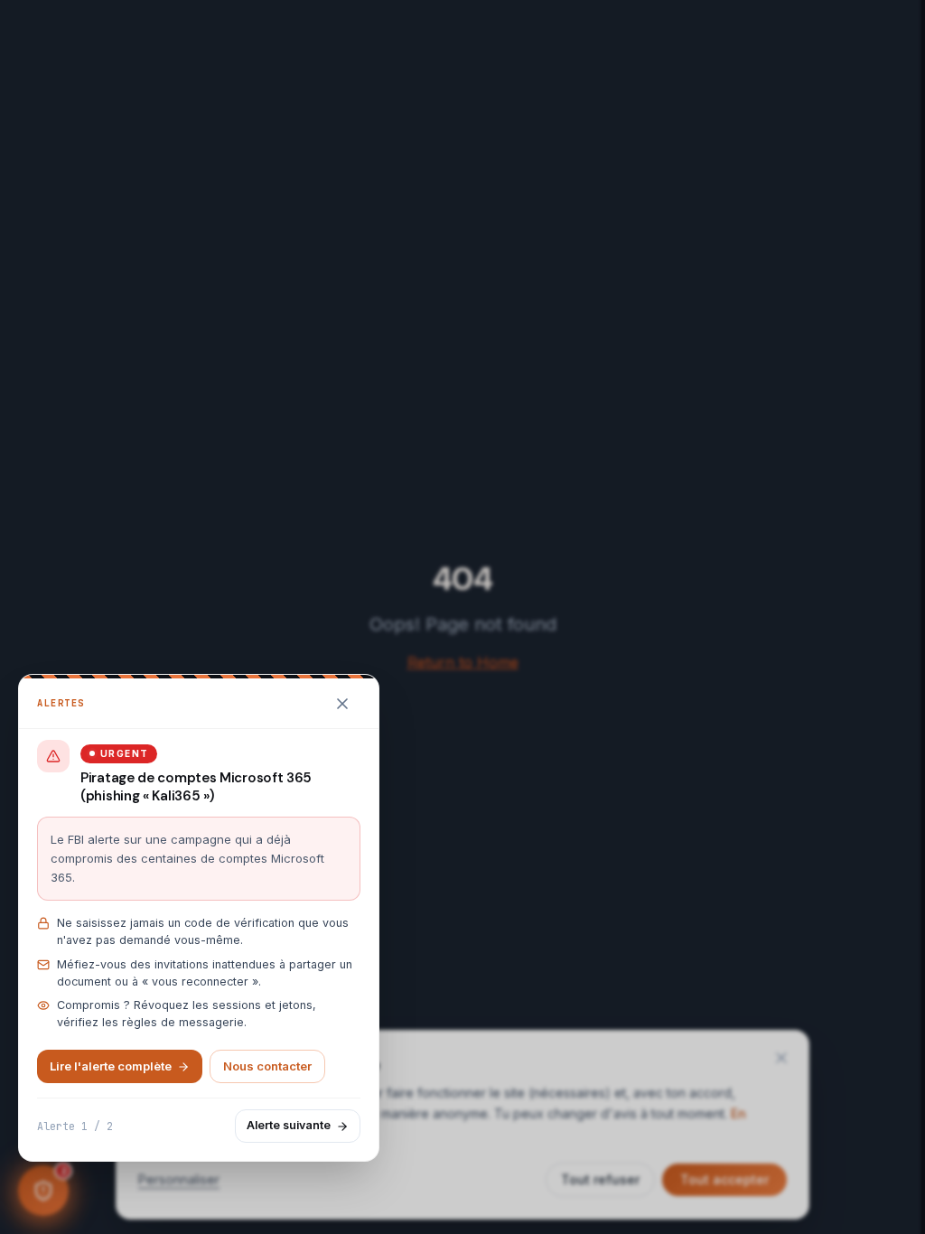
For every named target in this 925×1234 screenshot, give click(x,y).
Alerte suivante (289, 1125)
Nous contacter (267, 1066)
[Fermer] (342, 704)
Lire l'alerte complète (111, 1066)
